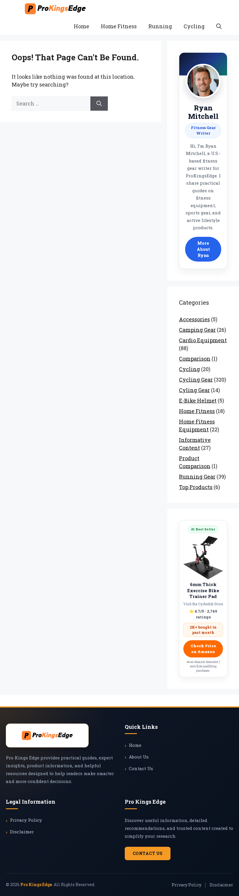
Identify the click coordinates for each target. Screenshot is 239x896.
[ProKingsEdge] (55, 8)
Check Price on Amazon (203, 648)
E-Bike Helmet (198, 400)
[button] (218, 26)
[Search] (99, 103)
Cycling (194, 26)
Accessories (194, 319)
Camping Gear (197, 329)
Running (160, 26)
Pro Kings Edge (36, 884)
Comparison (194, 358)
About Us (139, 757)
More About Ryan (203, 249)
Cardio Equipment (203, 340)
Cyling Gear (194, 390)
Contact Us (141, 768)
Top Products (195, 487)
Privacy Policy (26, 820)
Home (81, 26)
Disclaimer (22, 832)
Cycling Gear (196, 379)
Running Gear (197, 476)
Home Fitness (119, 26)
